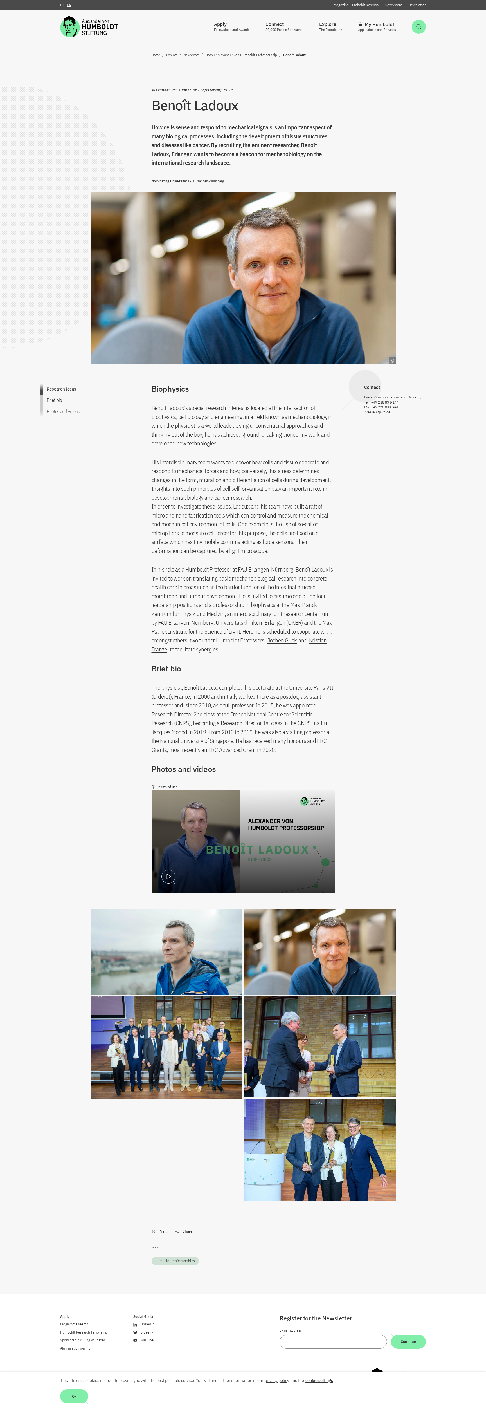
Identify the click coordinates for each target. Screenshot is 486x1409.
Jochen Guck (282, 640)
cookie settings (319, 1380)
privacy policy (277, 1380)
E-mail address (291, 1330)
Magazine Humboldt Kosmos (356, 5)
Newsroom (393, 5)
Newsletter (417, 5)
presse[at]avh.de (377, 412)
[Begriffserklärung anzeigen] (392, 360)
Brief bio (54, 400)
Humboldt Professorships (175, 1260)
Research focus (61, 389)
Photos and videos (63, 411)
